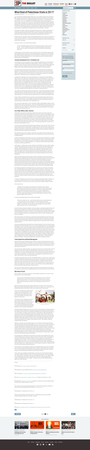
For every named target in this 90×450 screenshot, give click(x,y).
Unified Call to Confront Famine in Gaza (67, 432)
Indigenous (65, 21)
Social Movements (66, 29)
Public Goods (65, 28)
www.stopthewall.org (39, 387)
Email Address (65, 60)
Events (66, 4)
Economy (64, 16)
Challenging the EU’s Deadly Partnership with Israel (20, 432)
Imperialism (65, 20)
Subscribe (28, 8)
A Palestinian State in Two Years (26, 380)
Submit (24, 8)
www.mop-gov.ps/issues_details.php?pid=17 (29, 365)
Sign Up (65, 76)
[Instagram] (71, 4)
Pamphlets (62, 4)
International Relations (19, 14)
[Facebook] (69, 4)
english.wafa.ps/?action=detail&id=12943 (40, 369)
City (64, 68)
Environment (65, 17)
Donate (36, 8)
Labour (64, 24)
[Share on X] (47, 414)
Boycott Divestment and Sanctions (40, 324)
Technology (65, 30)
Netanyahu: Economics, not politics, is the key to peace (28, 377)
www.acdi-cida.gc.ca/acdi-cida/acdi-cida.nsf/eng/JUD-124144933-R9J (34, 373)
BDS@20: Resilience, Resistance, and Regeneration (36, 432)
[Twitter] (73, 4)
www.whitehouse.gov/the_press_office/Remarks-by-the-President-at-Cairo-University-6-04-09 (34, 407)
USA (63, 33)
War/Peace (65, 34)
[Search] (74, 8)
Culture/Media (65, 15)
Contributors (20, 8)
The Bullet (50, 4)
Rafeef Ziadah (32, 14)
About (46, 4)
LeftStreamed (56, 4)
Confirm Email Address (66, 64)
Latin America (65, 25)
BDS (15, 409)
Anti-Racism (65, 12)
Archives (32, 8)
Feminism (64, 19)
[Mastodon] (43, 445)
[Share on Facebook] (45, 414)
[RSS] (75, 4)
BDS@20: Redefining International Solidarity (52, 432)
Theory (64, 32)
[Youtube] (49, 445)
